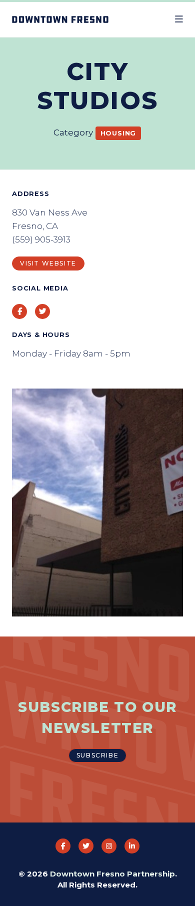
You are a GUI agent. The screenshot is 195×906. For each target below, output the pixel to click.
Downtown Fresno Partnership (112, 873)
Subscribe (97, 755)
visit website (48, 263)
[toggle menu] (179, 19)
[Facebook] (63, 846)
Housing (118, 133)
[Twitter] (86, 846)
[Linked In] (132, 846)
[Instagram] (109, 846)
